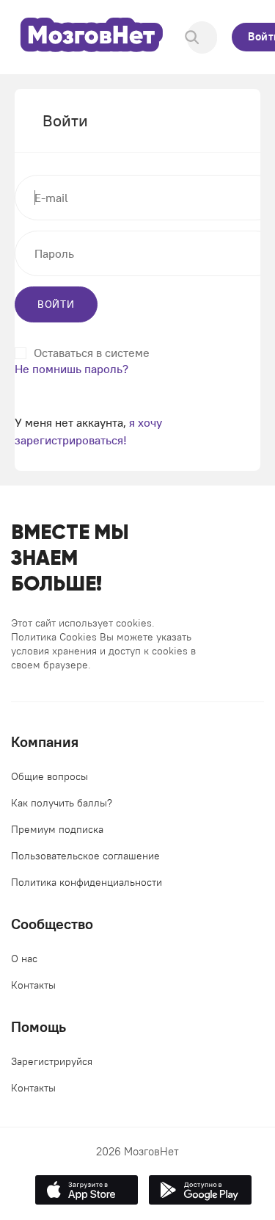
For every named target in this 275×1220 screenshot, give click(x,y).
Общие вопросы (49, 776)
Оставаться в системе (92, 353)
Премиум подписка (57, 829)
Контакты (33, 985)
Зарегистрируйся (51, 1061)
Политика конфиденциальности (86, 882)
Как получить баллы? (61, 802)
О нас (24, 958)
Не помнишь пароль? (71, 368)
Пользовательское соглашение (85, 855)
